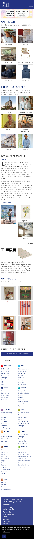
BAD (22, 366)
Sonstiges (4, 378)
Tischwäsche (22, 467)
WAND (6, 479)
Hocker (3, 454)
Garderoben (5, 452)
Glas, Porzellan (6, 371)
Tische (3, 476)
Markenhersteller (9, 509)
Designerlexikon (8, 514)
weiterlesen (7, 202)
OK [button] (4, 536)
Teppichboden (23, 404)
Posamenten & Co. (24, 461)
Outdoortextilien (23, 421)
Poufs (3, 463)
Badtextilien (22, 375)
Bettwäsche (5, 393)
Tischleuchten (22, 441)
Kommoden (5, 458)
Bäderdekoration (23, 369)
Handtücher (22, 452)
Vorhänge (4, 426)
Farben (3, 482)
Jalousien (4, 415)
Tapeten (4, 487)
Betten (3, 391)
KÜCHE (6, 431)
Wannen (21, 382)
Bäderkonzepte (23, 371)
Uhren (3, 382)
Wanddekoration (6, 489)
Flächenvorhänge (6, 413)
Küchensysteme (6, 437)
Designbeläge (22, 391)
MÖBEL (6, 447)
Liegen (20, 419)
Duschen (21, 378)
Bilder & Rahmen (6, 369)
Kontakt (5, 524)
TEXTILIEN (24, 447)
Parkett (20, 397)
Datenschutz (7, 521)
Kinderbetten (5, 395)
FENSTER (7, 410)
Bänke (3, 450)
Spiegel (3, 380)
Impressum (6, 519)
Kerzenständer (6, 373)
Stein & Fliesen (23, 402)
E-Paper (5, 516)
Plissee (3, 417)
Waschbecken (22, 384)
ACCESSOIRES (8, 366)
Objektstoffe (22, 458)
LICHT (23, 431)
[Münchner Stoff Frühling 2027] (17, 13)
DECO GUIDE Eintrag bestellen (13, 499)
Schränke (4, 467)
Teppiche (21, 406)
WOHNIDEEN (8, 21)
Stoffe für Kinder (23, 465)
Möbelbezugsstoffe (24, 456)
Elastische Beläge (23, 393)
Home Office (5, 456)
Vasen (3, 384)
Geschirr (3, 434)
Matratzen (4, 397)
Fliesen (3, 485)
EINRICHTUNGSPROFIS (13, 87)
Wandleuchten (23, 443)
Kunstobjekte (5, 375)
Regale (3, 465)
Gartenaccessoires (24, 415)
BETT (6, 388)
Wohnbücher (7, 512)
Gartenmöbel (22, 417)
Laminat (21, 395)
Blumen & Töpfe (23, 413)
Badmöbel (21, 373)
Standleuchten (23, 439)
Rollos (3, 419)
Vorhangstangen (6, 428)
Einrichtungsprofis (9, 507)
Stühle (3, 474)
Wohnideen (7, 505)
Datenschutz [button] (6, 532)
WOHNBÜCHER (9, 278)
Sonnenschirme (23, 423)
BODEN (23, 388)
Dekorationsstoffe (24, 450)
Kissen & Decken (23, 454)
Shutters (4, 421)
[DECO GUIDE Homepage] (6, 4)
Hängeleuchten (23, 434)
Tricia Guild (4, 159)
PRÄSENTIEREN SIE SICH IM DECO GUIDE (17, 354)
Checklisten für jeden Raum (12, 502)
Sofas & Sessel (6, 469)
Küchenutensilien (7, 439)
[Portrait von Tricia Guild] (8, 214)
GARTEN (23, 410)
